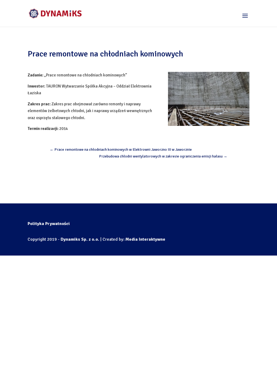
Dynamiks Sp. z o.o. (80, 239)
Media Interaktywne (145, 239)
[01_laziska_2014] (208, 99)
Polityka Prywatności (49, 223)
